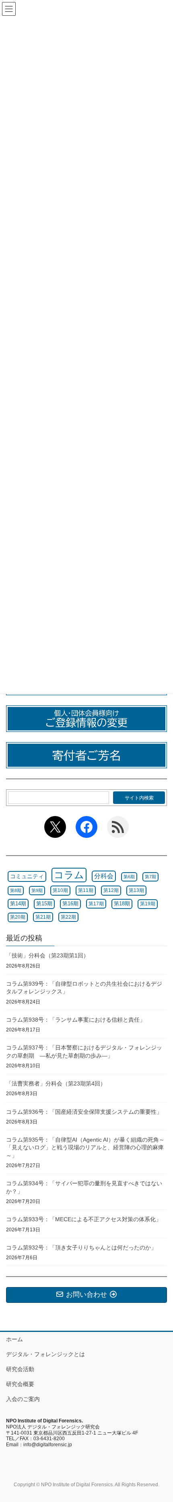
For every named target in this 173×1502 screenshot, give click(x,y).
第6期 (129, 876)
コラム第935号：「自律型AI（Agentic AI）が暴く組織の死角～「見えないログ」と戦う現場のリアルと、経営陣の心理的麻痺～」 (85, 1147)
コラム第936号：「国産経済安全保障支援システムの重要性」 (84, 1112)
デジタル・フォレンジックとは (45, 1354)
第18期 (122, 904)
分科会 (103, 876)
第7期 (150, 876)
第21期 (43, 917)
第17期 (96, 904)
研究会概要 (20, 1384)
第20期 (17, 917)
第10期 (60, 890)
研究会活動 (20, 1369)
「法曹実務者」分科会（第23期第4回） (56, 1083)
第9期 (37, 890)
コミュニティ (27, 876)
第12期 (111, 890)
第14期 (18, 904)
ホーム (14, 1339)
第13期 (136, 890)
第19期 (147, 904)
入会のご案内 (23, 1399)
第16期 (70, 903)
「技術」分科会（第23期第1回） (47, 955)
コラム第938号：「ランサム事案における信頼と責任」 (75, 1019)
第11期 (85, 890)
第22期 (68, 917)
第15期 (44, 903)
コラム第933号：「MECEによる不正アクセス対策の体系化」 (83, 1219)
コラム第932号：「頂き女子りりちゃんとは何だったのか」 (81, 1247)
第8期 (15, 890)
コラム (69, 874)
